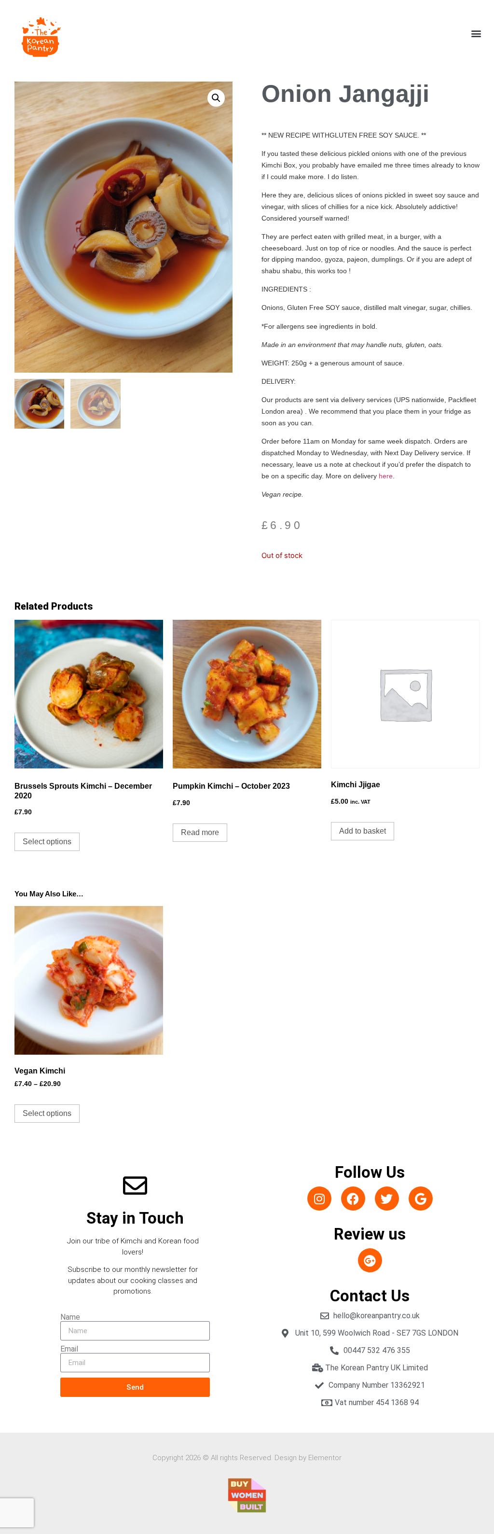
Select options (47, 841)
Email (69, 1349)
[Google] (421, 1198)
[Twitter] (387, 1198)
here (386, 476)
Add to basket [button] (362, 831)
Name (70, 1317)
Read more (200, 832)
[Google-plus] (370, 1260)
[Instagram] (319, 1198)
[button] (476, 34)
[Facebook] (353, 1198)
